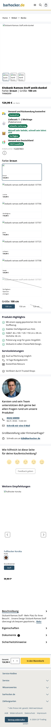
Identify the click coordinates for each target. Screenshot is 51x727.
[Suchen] (40, 4)
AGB (6, 713)
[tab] (25, 616)
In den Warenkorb (35, 661)
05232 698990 (13, 418)
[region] (25, 535)
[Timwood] (6, 93)
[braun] (6, 558)
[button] (4, 153)
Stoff (9, 567)
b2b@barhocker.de (30, 438)
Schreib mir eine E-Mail (18, 425)
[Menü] (34, 4)
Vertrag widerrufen (16, 719)
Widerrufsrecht (16, 713)
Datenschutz (30, 713)
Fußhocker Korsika (13, 551)
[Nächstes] (43, 534)
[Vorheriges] (7, 534)
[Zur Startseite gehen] (13, 5)
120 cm (37, 306)
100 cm (8, 306)
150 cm (22, 306)
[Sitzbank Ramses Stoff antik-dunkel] (25, 47)
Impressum (41, 713)
